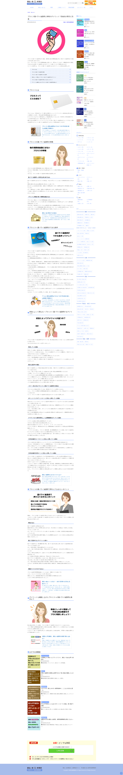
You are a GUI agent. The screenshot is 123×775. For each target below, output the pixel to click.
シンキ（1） (90, 141)
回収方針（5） (81, 188)
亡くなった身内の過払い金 (83, 325)
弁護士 (85, 268)
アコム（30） (81, 137)
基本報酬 (86, 222)
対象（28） (89, 161)
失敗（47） (89, 181)
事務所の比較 (88, 271)
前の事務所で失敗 (81, 244)
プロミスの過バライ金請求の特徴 (38, 72)
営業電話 (79, 247)
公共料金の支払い (81, 298)
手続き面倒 (80, 322)
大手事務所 (80, 271)
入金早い (86, 328)
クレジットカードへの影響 (83, 238)
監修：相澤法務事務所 (68, 22)
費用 (51, 7)
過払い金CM (80, 233)
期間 (86, 341)
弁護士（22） (81, 203)
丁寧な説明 (87, 306)
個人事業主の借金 (81, 301)
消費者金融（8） (82, 163)
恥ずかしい (90, 244)
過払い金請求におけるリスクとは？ (52, 474)
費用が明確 (80, 220)
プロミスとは (34, 69)
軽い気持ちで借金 (81, 279)
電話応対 (79, 328)
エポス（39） (81, 147)
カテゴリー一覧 (81, 7)
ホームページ (80, 260)
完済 (86, 309)
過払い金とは (41, 7)
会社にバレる (90, 241)
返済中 (79, 320)
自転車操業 (91, 287)
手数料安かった (88, 217)
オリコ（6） (90, 147)
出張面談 (85, 320)
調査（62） (80, 186)
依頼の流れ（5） (91, 188)
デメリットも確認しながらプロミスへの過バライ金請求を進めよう (44, 82)
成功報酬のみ (80, 225)
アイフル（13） (90, 139)
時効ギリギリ (89, 344)
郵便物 (92, 328)
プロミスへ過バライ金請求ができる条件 (39, 74)
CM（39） (89, 203)
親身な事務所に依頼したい (83, 265)
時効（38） (80, 181)
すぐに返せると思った (82, 284)
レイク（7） (80, 139)
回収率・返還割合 (81, 333)
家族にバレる (90, 230)
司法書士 (79, 274)
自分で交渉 (80, 336)
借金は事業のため (81, 295)
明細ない (79, 249)
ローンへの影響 (81, 241)
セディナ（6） (90, 149)
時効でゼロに (80, 344)
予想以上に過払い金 (81, 311)
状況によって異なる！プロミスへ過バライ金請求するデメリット (44, 77)
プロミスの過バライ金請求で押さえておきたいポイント (42, 79)
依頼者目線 (87, 317)
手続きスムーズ (81, 314)
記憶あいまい (90, 314)
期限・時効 (80, 341)
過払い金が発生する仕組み (49, 213)
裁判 (86, 331)
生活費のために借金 (81, 287)
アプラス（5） (81, 161)
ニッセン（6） (90, 151)
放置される (80, 255)
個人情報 (85, 252)
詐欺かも (86, 249)
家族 (87, 233)
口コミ (79, 268)
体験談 (86, 274)
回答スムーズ (80, 331)
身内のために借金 (81, 293)
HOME (32, 7)
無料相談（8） (81, 190)
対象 (91, 309)
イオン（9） (80, 151)
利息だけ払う (90, 293)
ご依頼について (61, 7)
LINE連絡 (80, 317)
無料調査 (80, 306)
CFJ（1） (80, 141)
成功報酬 (87, 220)
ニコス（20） (81, 149)
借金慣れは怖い (81, 282)
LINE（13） (90, 190)
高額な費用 (80, 217)
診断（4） (89, 186)
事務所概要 (71, 7)
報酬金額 (79, 222)
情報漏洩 (86, 247)
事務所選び (89, 260)
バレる (79, 252)
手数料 (87, 214)
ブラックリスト (81, 230)
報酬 (87, 225)
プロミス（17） (90, 137)
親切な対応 (80, 309)
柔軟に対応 (89, 333)
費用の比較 (80, 214)
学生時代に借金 (81, 290)
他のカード (80, 236)
